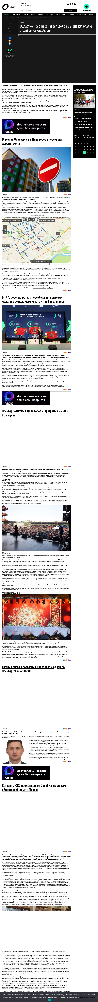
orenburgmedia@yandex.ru (30, 6)
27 (84, 152)
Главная (6, 17)
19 (81, 149)
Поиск (70, 10)
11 (78, 146)
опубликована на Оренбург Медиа (43, 288)
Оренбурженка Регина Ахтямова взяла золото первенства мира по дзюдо (84, 128)
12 (81, 146)
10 (75, 146)
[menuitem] (5, 14)
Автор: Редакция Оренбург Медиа (9, 55)
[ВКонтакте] (9, 38)
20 (84, 149)
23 (93, 149)
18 (78, 149)
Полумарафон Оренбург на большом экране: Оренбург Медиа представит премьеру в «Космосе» (83, 91)
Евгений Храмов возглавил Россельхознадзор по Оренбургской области (33, 668)
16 (93, 146)
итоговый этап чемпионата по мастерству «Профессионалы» (43, 385)
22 (90, 149)
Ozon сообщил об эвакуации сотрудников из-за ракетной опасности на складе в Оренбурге (83, 123)
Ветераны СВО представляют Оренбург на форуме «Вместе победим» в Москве (34, 787)
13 (84, 146)
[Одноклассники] (9, 41)
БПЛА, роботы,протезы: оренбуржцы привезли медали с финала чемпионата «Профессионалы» (33, 299)
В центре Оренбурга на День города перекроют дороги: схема (32, 141)
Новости (11, 17)
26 (81, 152)
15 (90, 146)
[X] (68, 117)
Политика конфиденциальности (87, 997)
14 (87, 146)
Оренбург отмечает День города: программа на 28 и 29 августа (35, 413)
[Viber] (70, 117)
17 (75, 149)
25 (78, 152)
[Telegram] (9, 43)
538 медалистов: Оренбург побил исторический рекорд (83, 113)
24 (75, 152)
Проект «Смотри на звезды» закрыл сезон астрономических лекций (83, 117)
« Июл (75, 135)
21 (87, 149)
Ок (49, 999)
